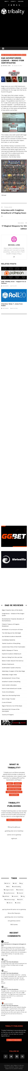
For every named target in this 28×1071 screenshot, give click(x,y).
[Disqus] (14, 338)
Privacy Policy (19, 1067)
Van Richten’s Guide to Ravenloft (11, 636)
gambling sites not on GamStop (14, 831)
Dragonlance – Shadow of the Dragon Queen (13, 614)
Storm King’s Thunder (8, 699)
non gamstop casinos (14, 921)
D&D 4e (10, 902)
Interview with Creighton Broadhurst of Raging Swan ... (13, 213)
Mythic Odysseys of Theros (10, 650)
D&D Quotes (14, 924)
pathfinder (6, 896)
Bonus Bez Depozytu (14, 913)
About (6, 1)
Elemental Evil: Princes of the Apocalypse (10, 710)
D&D (15, 883)
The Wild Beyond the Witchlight (11, 633)
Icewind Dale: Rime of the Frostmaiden (13, 647)
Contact (13, 1)
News (24, 55)
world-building (17, 886)
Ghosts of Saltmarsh (8, 664)
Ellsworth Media (17, 1068)
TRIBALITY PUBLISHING (14, 820)
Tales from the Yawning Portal (11, 695)
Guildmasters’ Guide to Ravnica (11, 667)
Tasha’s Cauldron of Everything (11, 643)
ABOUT (10, 783)
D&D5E (21, 899)
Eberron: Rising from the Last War (12, 657)
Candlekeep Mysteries (8, 640)
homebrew (20, 890)
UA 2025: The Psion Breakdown (9, 962)
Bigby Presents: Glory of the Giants (12, 610)
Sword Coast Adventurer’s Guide (11, 688)
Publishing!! (14, 795)
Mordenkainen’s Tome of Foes (11, 678)
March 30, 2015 (14, 308)
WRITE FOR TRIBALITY (14, 789)
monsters (15, 896)
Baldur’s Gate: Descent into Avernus (12, 660)
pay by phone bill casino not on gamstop (14, 909)
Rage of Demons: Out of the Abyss (12, 706)
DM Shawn (5, 285)
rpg (22, 883)
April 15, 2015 (13, 285)
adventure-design (10, 899)
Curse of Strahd (6, 702)
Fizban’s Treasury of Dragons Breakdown (10, 625)
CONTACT (17, 783)
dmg (23, 896)
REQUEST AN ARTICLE (14, 786)
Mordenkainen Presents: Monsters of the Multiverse (13, 619)
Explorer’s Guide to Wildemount (11, 654)
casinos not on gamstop (14, 835)
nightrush (14, 838)
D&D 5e (8, 883)
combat (18, 902)
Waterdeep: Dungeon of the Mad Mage (13, 671)
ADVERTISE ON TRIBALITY (14, 792)
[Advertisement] (14, 30)
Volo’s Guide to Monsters (9, 685)
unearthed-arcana (9, 893)
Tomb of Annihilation (8, 692)
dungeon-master (9, 890)
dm (9, 886)
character (20, 893)
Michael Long (6, 65)
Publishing (20, 1)
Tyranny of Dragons (8, 714)
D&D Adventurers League (11, 55)
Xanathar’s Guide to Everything (11, 681)
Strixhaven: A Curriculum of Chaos (12, 629)
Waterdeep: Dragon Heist (9, 674)
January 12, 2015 (18, 65)
